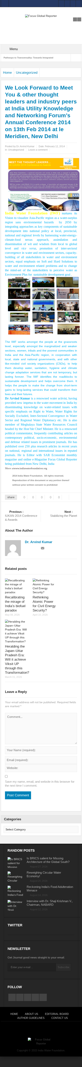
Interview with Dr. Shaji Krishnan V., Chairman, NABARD (50, 902)
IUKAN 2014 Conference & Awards (21, 515)
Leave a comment (38, 149)
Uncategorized (26, 73)
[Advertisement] (41, 22)
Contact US (59, 1017)
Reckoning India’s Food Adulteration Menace (50, 888)
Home (7, 73)
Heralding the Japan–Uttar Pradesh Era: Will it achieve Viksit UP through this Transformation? (17, 659)
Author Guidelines (31, 1017)
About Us (31, 1014)
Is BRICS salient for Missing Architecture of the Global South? (48, 860)
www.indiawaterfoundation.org (30, 468)
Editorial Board (57, 1014)
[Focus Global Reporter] (41, 15)
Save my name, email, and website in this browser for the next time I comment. (39, 783)
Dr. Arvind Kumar (25, 146)
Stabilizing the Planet (63, 513)
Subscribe (63, 967)
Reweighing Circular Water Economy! (44, 874)
